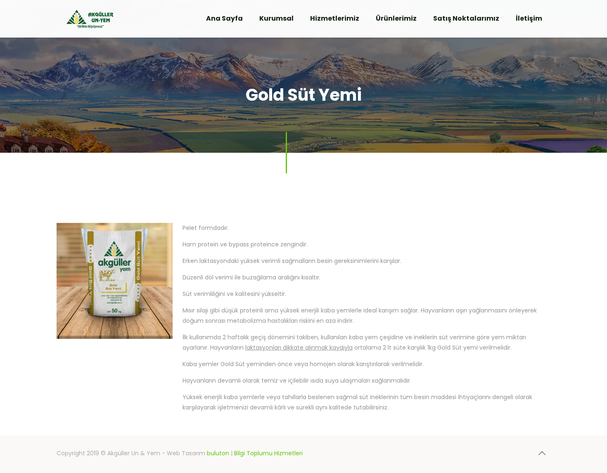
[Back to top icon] (541, 453)
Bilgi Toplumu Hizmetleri (268, 453)
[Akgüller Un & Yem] (90, 18)
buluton (218, 453)
